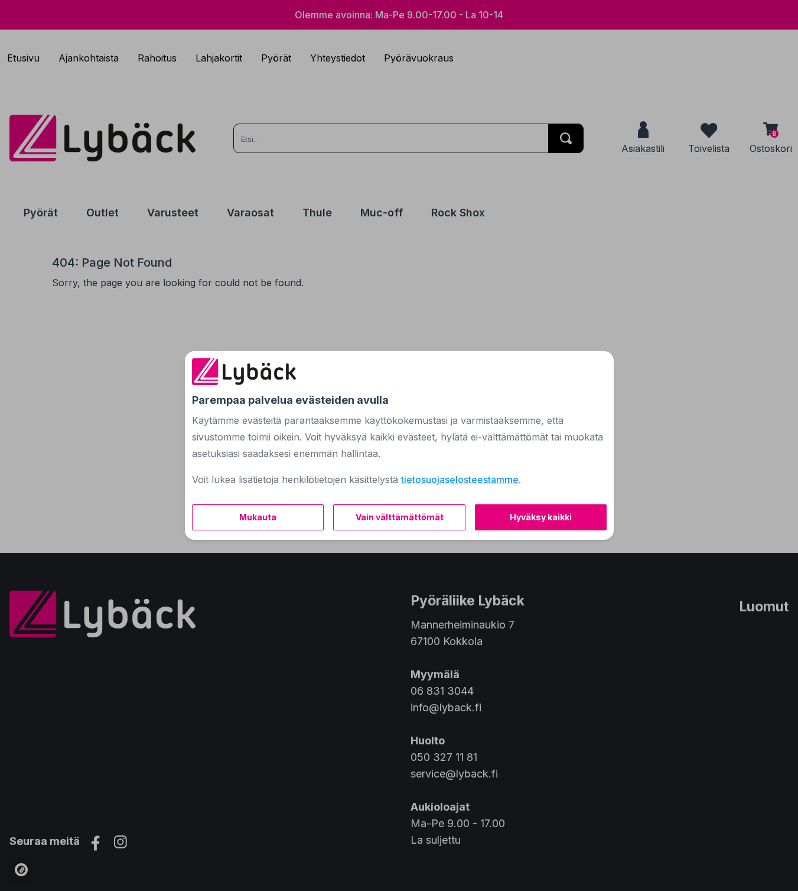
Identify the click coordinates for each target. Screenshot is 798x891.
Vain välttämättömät (400, 517)
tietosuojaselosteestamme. (461, 479)
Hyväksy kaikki (541, 517)
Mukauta (257, 517)
